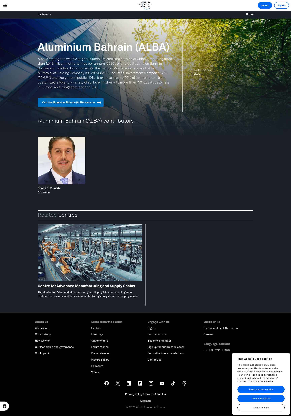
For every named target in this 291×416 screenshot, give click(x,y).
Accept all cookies (261, 398)
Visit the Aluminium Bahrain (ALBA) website (68, 102)
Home (249, 14)
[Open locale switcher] (4, 406)
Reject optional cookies (261, 389)
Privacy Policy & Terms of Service (145, 394)
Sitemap (145, 400)
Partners (43, 14)
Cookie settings (261, 407)
